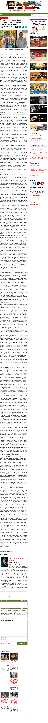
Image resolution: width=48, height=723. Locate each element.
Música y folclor (4, 17)
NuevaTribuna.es (33, 197)
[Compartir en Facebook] (19, 27)
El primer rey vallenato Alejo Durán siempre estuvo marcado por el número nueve (13, 702)
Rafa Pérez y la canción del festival (14, 661)
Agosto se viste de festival (35, 162)
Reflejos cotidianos (14, 562)
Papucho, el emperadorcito (35, 165)
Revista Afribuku (33, 200)
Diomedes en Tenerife (34, 144)
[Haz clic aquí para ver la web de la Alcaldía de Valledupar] (38, 26)
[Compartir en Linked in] (23, 27)
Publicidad (19, 715)
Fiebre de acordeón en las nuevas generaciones (4, 662)
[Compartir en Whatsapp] (26, 27)
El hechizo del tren (33, 189)
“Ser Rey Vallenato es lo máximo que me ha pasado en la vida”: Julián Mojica (14, 681)
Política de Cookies (29, 715)
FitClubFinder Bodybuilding (35, 195)
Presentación (13, 715)
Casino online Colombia (34, 204)
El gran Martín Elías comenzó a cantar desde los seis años (4, 701)
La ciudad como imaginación (35, 140)
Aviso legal (23, 715)
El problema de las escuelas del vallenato (37, 147)
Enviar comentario (22, 643)
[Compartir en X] (16, 27)
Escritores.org (32, 202)
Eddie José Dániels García (6, 26)
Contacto (9, 715)
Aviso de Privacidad (5, 643)
